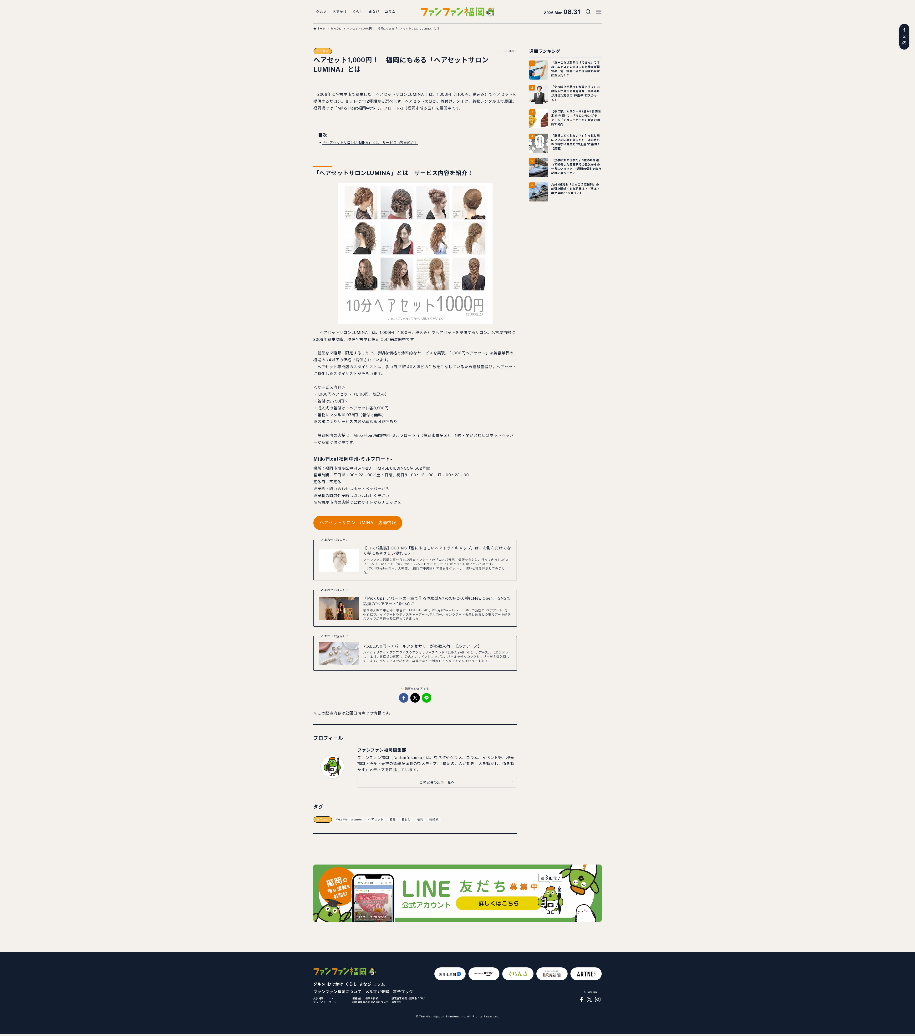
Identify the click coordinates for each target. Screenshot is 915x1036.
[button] (403, 698)
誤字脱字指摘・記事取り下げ (408, 998)
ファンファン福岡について (337, 992)
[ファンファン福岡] (457, 12)
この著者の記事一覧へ (436, 782)
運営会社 (396, 1002)
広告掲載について (323, 998)
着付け (406, 819)
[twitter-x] (904, 36)
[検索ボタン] (588, 12)
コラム (379, 984)
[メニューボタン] (599, 12)
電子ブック (403, 992)
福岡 (420, 819)
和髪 (393, 819)
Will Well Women (349, 819)
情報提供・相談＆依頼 (365, 998)
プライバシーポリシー (326, 1002)
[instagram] (904, 43)
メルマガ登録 (377, 992)
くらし (351, 984)
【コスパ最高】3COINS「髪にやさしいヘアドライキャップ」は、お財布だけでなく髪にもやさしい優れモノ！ (437, 551)
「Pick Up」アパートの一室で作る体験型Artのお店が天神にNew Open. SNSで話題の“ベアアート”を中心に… (437, 601)
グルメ (319, 984)
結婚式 (433, 819)
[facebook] (904, 30)
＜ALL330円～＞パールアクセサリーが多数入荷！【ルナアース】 (422, 646)
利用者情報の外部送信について (370, 1002)
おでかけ (323, 51)
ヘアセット (375, 819)
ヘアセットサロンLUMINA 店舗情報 (358, 522)
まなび (365, 984)
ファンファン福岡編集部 (381, 750)
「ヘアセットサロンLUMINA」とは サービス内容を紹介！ (370, 143)
